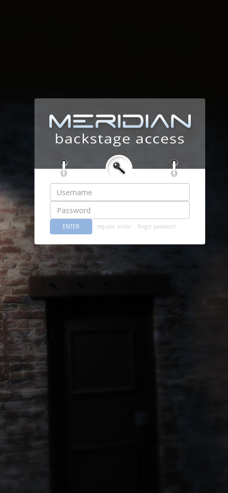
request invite (114, 226)
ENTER (71, 226)
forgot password (157, 226)
